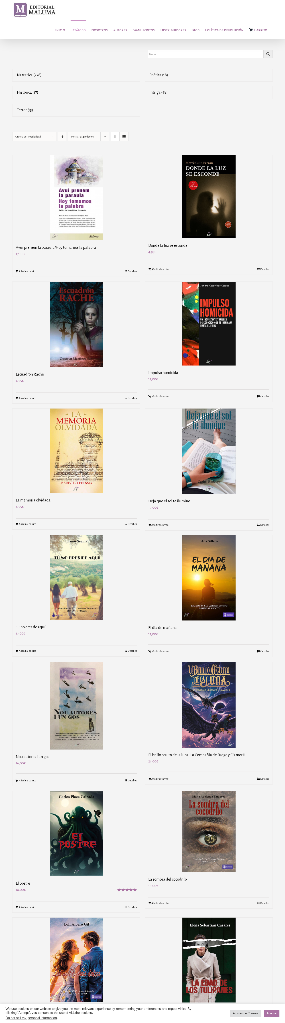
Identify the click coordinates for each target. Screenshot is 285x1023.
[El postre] (76, 833)
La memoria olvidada (33, 500)
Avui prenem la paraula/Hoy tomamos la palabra (56, 247)
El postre (23, 883)
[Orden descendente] (62, 136)
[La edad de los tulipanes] (209, 960)
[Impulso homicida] (209, 324)
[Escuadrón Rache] (76, 324)
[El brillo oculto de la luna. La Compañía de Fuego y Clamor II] (209, 705)
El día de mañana (162, 628)
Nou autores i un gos (32, 757)
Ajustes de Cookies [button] (245, 1013)
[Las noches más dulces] (76, 960)
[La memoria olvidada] (76, 451)
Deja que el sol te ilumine (169, 501)
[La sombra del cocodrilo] (209, 831)
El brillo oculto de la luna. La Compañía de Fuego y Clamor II (196, 755)
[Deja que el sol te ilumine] (209, 451)
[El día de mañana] (209, 577)
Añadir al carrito (27, 271)
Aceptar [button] (272, 1013)
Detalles (132, 271)
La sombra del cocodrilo (167, 879)
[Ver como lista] (124, 136)
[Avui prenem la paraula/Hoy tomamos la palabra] (76, 197)
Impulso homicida (163, 373)
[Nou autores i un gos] (76, 706)
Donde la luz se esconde (167, 245)
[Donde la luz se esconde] (209, 196)
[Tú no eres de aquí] (76, 577)
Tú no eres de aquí (30, 627)
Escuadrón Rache (30, 374)
